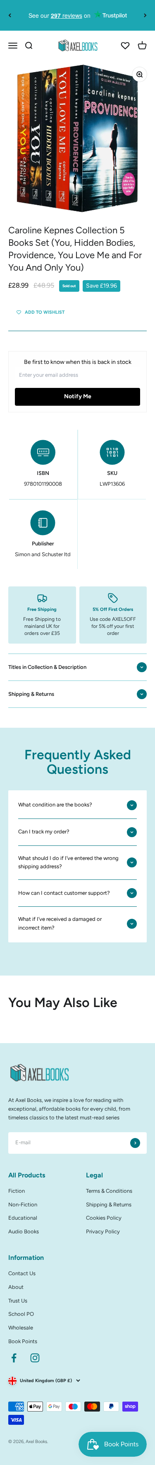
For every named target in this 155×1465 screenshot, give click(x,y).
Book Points (22, 1341)
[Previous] (9, 15)
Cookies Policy (104, 1218)
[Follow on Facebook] (13, 1357)
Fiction (16, 1191)
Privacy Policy (103, 1231)
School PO (21, 1314)
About (16, 1287)
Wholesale (20, 1328)
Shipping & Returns (108, 1204)
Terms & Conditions (109, 1191)
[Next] (145, 15)
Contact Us (22, 1273)
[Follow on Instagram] (35, 1357)
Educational (22, 1218)
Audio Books (23, 1231)
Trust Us (17, 1301)
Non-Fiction (22, 1204)
